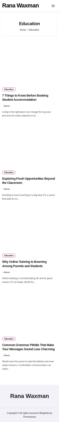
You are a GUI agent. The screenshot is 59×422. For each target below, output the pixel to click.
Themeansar (29, 417)
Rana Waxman (20, 5)
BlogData (44, 413)
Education (8, 89)
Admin (7, 106)
